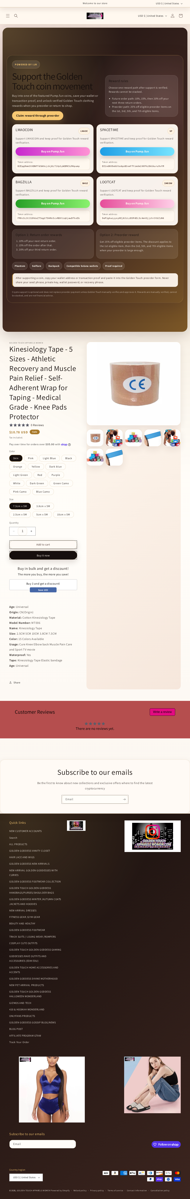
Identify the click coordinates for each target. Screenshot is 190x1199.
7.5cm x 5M (20, 506)
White (16, 483)
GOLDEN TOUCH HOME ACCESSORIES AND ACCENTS (33, 970)
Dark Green (37, 483)
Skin (16, 458)
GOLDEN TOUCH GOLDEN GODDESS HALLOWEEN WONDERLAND (30, 994)
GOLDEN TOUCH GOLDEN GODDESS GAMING (35, 949)
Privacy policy (97, 1190)
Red (39, 475)
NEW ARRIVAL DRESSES (22, 910)
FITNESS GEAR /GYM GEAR (24, 917)
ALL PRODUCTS (18, 844)
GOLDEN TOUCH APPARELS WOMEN (34, 1190)
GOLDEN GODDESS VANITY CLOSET (29, 850)
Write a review (162, 711)
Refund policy (80, 1190)
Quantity (14, 522)
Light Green (20, 475)
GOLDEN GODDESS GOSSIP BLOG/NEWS (32, 1022)
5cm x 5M (42, 514)
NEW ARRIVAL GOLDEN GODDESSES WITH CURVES (33, 873)
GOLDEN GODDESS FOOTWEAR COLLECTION (35, 881)
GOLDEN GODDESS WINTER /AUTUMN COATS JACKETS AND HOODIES (35, 901)
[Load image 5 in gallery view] (172, 438)
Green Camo (61, 483)
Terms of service (115, 1190)
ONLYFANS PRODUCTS (22, 1016)
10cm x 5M (63, 514)
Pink (31, 458)
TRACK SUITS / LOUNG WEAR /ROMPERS (32, 936)
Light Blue (49, 458)
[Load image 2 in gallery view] (114, 438)
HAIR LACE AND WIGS (22, 857)
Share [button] (17, 682)
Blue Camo (43, 491)
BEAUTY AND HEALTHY (22, 923)
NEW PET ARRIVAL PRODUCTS (26, 985)
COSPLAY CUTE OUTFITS (23, 943)
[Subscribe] (124, 799)
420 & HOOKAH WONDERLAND (27, 1009)
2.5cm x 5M (20, 514)
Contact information (137, 1190)
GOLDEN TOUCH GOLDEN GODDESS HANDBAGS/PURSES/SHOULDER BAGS (31, 890)
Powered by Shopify (60, 1190)
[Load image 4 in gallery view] (153, 438)
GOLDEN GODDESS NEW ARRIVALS (29, 863)
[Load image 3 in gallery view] (133, 438)
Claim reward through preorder (37, 116)
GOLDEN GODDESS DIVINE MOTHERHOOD (33, 978)
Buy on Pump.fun (52, 151)
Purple (56, 475)
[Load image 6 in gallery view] (95, 457)
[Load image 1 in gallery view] (95, 438)
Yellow (36, 466)
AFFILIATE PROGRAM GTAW (25, 1035)
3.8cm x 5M (43, 506)
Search (13, 837)
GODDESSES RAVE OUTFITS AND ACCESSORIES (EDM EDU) (28, 958)
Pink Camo (20, 491)
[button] (8, 16)
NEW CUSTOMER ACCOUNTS (25, 831)
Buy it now (43, 555)
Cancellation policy (160, 1190)
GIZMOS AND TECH (20, 1003)
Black (68, 458)
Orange (17, 466)
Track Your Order (19, 1042)
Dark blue (55, 466)
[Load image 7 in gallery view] (114, 457)
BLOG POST (16, 1029)
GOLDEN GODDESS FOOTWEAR (27, 930)
